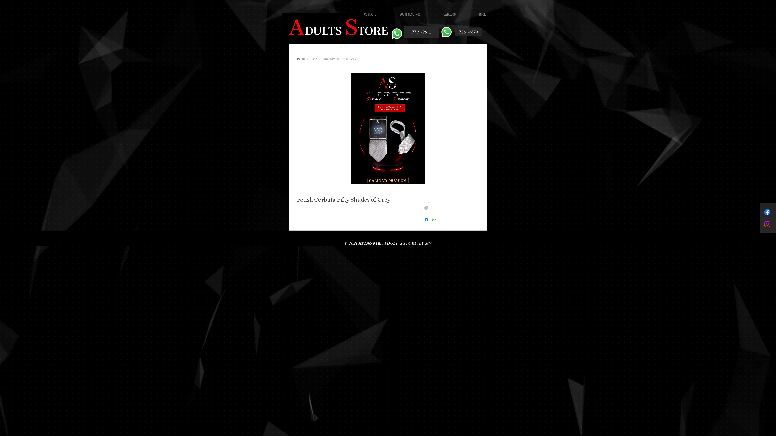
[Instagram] (767, 224)
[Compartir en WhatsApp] (434, 219)
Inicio (301, 59)
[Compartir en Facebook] (426, 219)
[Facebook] (767, 212)
